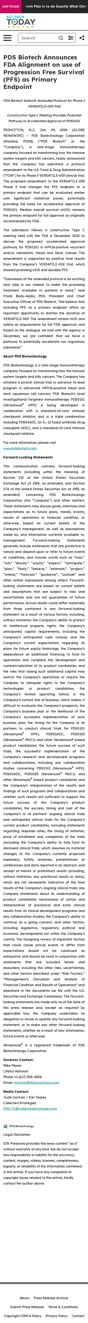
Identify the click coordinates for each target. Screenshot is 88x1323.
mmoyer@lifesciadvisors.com (36, 1083)
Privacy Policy (56, 1316)
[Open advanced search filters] (71, 38)
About (24, 1298)
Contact (78, 1316)
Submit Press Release (27, 1307)
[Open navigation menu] (7, 38)
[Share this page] (82, 38)
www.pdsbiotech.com (20, 448)
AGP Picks (10, 6)
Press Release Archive (51, 1298)
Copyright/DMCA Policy (22, 1316)
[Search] (61, 38)
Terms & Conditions (63, 1307)
